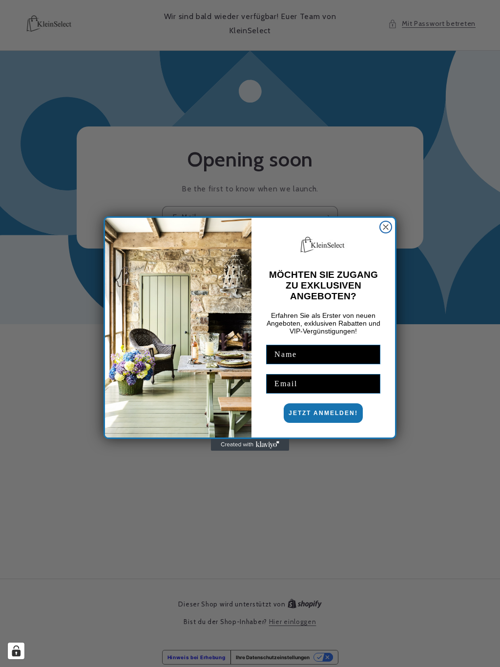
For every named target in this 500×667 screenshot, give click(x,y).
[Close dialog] (386, 227)
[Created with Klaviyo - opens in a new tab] (250, 445)
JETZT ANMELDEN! (323, 413)
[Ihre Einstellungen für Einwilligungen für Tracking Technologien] (16, 651)
